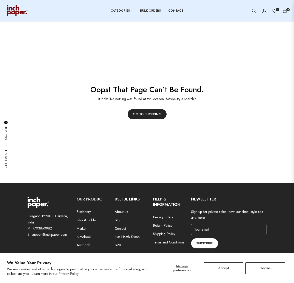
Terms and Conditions (168, 242)
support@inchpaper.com (49, 234)
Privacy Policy (163, 217)
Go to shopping (147, 114)
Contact (120, 228)
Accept (223, 268)
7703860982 (42, 228)
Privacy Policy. (69, 273)
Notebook (84, 236)
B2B (118, 245)
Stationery (84, 211)
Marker (82, 228)
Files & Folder (87, 220)
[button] (254, 11)
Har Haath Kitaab (127, 236)
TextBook (83, 245)
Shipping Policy (164, 233)
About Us (121, 211)
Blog (118, 220)
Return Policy (162, 225)
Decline (265, 268)
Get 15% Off (6, 158)
